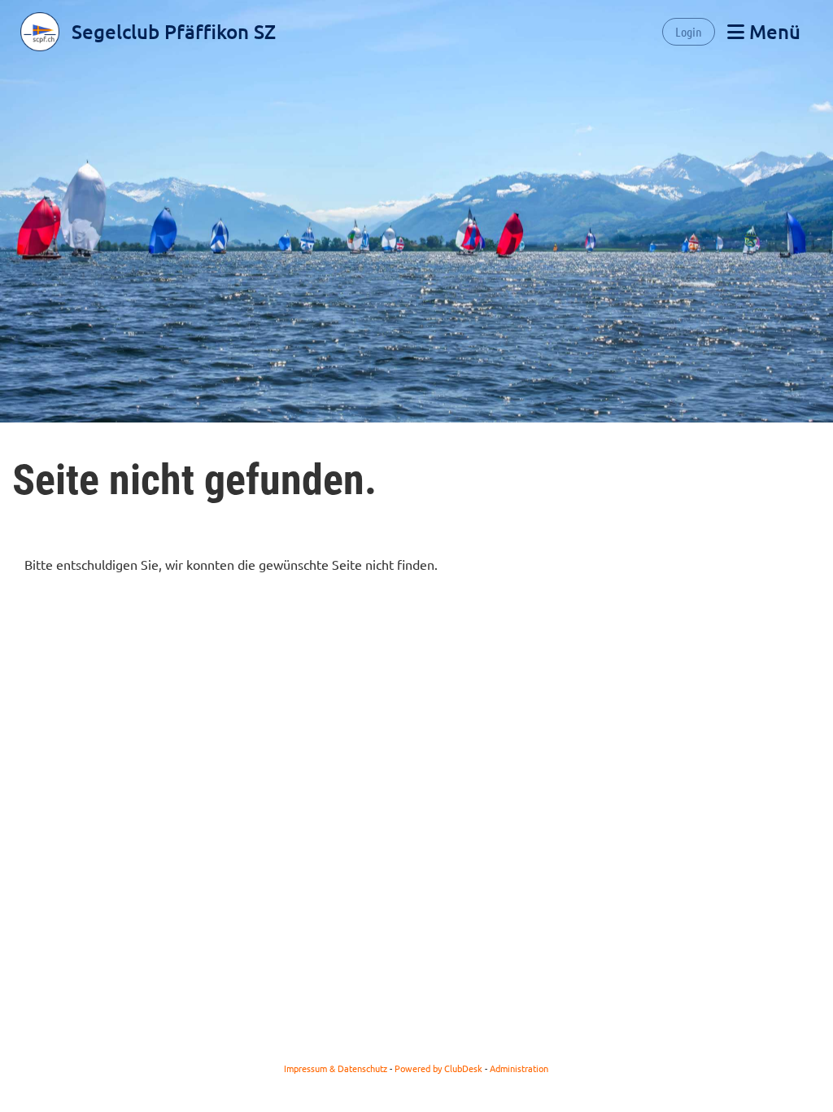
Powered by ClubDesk (438, 1068)
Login (688, 31)
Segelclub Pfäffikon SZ (174, 31)
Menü (772, 31)
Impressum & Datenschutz (335, 1068)
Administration (519, 1068)
